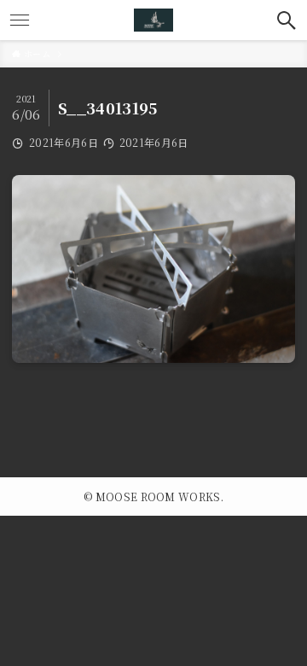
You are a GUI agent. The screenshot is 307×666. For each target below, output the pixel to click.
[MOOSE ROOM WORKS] (153, 20)
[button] (287, 20)
